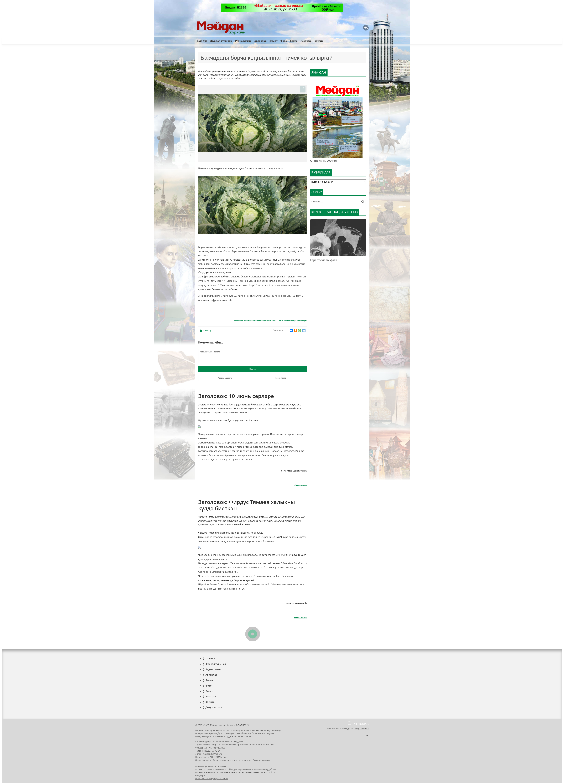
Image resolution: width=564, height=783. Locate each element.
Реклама (306, 40)
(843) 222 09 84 (361, 728)
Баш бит (202, 40)
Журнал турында (221, 40)
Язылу (274, 40)
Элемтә (319, 40)
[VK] (366, 28)
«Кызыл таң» (300, 485)
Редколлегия (243, 40)
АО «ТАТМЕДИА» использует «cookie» (214, 769)
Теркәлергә (280, 378)
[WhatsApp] (299, 330)
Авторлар (260, 40)
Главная (210, 658)
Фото (283, 40)
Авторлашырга (225, 378)
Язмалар (207, 330)
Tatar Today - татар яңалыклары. (293, 320)
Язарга (252, 369)
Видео (294, 40)
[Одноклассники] (295, 330)
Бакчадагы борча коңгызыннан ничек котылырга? (255, 320)
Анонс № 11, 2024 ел (323, 160)
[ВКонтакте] (291, 330)
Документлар (213, 707)
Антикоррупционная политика (210, 766)
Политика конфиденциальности (211, 778)
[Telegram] (304, 330)
